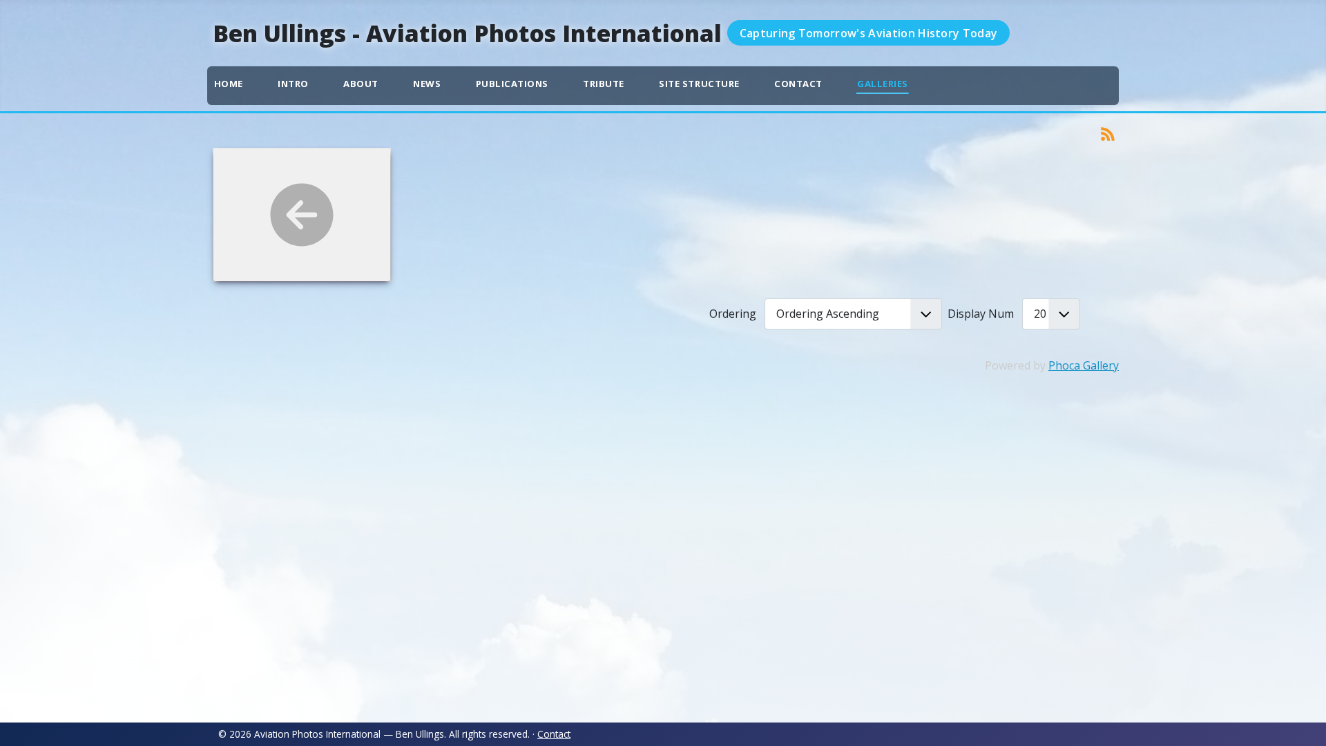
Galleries (882, 83)
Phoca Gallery (1083, 365)
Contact (798, 83)
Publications (512, 83)
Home (228, 83)
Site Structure (699, 83)
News (427, 83)
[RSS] (1108, 132)
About (360, 83)
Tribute (603, 83)
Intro (293, 83)
